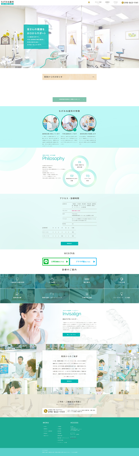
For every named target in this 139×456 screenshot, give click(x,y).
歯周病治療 (60, 435)
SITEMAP (45, 450)
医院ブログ (46, 435)
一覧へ (93, 76)
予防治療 (59, 433)
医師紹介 (46, 428)
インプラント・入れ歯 (62, 442)
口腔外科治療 (60, 440)
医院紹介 (69, 243)
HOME (45, 426)
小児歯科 (59, 428)
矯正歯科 (59, 431)
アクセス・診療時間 (48, 431)
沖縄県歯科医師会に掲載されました (69, 99)
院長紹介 (69, 381)
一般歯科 (59, 426)
